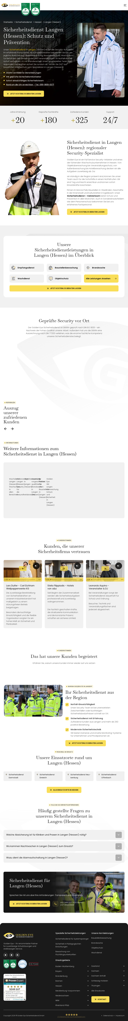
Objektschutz (61, 278)
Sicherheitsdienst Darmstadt (16, 776)
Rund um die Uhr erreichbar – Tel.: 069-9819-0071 (30, 84)
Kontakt (102, 999)
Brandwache (98, 267)
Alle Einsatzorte (98, 991)
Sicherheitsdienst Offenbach (108, 776)
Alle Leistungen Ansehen (98, 278)
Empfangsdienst (26, 267)
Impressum (120, 1016)
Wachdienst (24, 278)
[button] (72, 966)
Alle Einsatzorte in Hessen (65, 790)
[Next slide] (12, 429)
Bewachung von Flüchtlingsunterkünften (66, 953)
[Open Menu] (125, 5)
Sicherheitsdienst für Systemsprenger (72, 939)
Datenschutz (108, 1016)
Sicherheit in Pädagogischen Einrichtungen (68, 945)
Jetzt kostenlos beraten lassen (25, 94)
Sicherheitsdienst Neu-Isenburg (80, 776)
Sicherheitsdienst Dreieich (47, 776)
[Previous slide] (6, 429)
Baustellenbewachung (66, 267)
